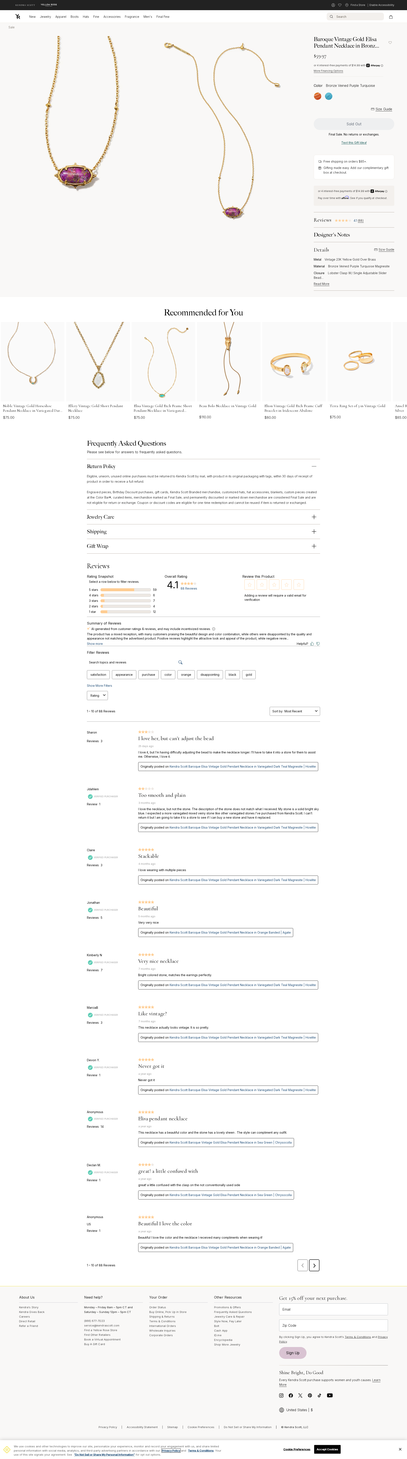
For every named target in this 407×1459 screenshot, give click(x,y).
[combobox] (299, 711)
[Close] (400, 1449)
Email (286, 1309)
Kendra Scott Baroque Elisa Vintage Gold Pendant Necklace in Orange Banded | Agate (230, 932)
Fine (96, 16)
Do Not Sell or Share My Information (248, 1427)
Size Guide (383, 109)
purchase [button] (148, 674)
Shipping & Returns (162, 1316)
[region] (203, 1449)
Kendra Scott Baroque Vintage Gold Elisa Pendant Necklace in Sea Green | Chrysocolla (231, 1142)
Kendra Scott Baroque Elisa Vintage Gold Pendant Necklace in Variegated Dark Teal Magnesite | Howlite (243, 766)
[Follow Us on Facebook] (291, 1396)
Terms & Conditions (162, 1321)
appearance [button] (124, 674)
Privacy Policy (108, 1427)
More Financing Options (328, 70)
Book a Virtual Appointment (102, 1339)
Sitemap (172, 1427)
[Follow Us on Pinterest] (310, 1396)
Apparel (60, 16)
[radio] (318, 96)
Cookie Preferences (201, 1427)
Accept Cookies (327, 1449)
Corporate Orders (161, 1335)
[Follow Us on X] (300, 1396)
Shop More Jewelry (227, 1344)
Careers (24, 1316)
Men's (148, 16)
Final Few (162, 16)
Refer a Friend (28, 1326)
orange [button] (186, 674)
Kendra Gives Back (32, 1312)
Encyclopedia (223, 1340)
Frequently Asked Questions (233, 1312)
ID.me (217, 1335)
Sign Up (293, 1353)
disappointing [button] (210, 674)
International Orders (162, 1326)
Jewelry (45, 16)
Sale (11, 27)
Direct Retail (27, 1321)
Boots (75, 16)
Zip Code (289, 1325)
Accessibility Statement (142, 1427)
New (32, 16)
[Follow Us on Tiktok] (319, 1396)
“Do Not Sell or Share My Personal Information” (104, 1454)
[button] (250, 585)
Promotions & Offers (227, 1307)
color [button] (168, 674)
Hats (86, 16)
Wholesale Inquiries (162, 1330)
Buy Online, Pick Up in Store (168, 1312)
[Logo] (18, 16)
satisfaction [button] (98, 674)
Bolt (216, 1326)
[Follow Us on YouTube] (330, 1396)
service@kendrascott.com (102, 1325)
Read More (321, 284)
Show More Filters (99, 685)
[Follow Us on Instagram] (281, 1396)
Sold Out (354, 124)
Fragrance (132, 16)
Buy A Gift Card (94, 1344)
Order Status (157, 1307)
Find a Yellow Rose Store (100, 1330)
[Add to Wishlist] (390, 42)
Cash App (220, 1330)
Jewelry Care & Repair (229, 1316)
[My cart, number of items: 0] (390, 16)
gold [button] (249, 674)
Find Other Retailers (97, 1334)
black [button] (232, 674)
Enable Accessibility (381, 5)
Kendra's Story (28, 1307)
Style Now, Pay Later (228, 1321)
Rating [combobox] (95, 695)
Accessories (112, 16)
